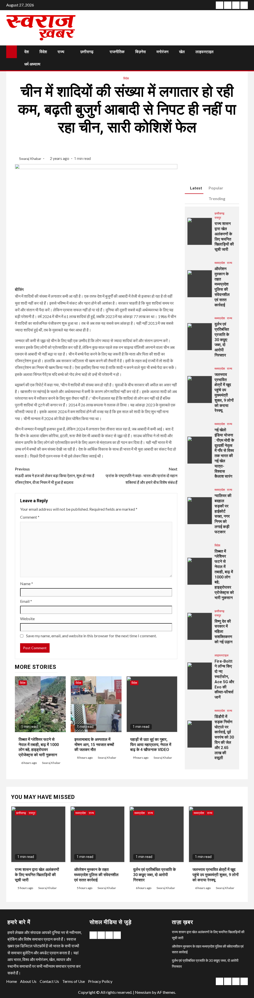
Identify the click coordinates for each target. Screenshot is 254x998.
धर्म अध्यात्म (32, 64)
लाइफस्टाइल (204, 51)
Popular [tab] (216, 187)
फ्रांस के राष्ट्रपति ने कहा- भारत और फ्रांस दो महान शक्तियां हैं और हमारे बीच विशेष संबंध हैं (141, 475)
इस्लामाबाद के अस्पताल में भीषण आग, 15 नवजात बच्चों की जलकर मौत (94, 744)
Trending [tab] (217, 198)
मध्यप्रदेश (220, 263)
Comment (29, 517)
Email (26, 601)
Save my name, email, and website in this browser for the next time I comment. (91, 635)
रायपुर (218, 217)
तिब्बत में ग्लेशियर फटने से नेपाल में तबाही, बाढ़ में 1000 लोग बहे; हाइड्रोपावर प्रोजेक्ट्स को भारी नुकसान (39, 747)
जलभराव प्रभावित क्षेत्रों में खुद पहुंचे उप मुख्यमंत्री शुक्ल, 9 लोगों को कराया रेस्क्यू (224, 392)
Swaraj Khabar (30, 158)
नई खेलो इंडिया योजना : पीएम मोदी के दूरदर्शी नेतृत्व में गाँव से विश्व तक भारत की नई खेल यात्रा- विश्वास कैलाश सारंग (224, 453)
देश (26, 51)
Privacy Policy (100, 981)
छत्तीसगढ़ (87, 51)
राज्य (61, 51)
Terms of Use (73, 981)
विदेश (43, 51)
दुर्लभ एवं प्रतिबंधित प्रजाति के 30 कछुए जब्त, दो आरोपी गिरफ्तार (222, 339)
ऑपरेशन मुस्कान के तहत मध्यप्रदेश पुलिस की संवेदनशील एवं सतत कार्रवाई (222, 286)
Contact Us (49, 981)
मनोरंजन (162, 51)
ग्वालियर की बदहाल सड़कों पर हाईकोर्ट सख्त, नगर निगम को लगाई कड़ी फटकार (223, 513)
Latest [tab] (196, 187)
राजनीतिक (117, 51)
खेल (182, 51)
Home (11, 981)
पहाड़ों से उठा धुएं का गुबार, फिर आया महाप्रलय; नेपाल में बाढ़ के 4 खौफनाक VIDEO (150, 744)
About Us (28, 981)
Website (27, 618)
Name (26, 583)
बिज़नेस (140, 51)
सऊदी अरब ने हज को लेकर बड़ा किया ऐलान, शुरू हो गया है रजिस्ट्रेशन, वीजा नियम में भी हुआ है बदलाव (54, 475)
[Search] (243, 58)
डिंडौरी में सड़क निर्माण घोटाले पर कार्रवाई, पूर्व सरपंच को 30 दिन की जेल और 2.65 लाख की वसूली (224, 737)
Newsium (143, 992)
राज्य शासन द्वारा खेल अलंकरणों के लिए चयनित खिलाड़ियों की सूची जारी (37, 874)
